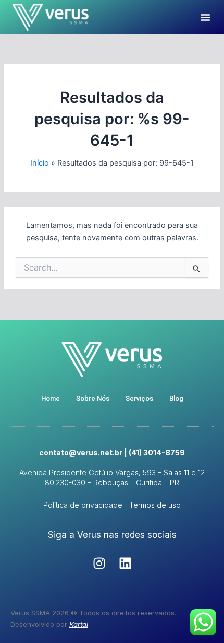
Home (50, 398)
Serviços (139, 398)
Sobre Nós (92, 398)
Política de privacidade (82, 504)
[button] (205, 17)
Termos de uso (155, 504)
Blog (176, 398)
